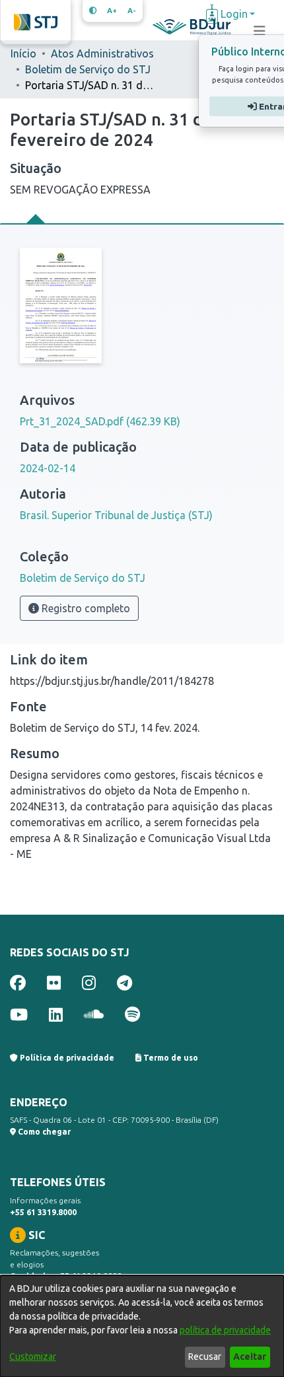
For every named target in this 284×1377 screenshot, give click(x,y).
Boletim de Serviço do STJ (88, 69)
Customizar (32, 1356)
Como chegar (43, 1131)
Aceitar (249, 1356)
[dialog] (142, 1326)
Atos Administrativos (102, 53)
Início (23, 53)
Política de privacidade (66, 1057)
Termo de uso (169, 1057)
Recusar (204, 1356)
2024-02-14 (47, 468)
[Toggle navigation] (259, 31)
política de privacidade (225, 1330)
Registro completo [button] (84, 608)
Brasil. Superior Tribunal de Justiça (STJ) (116, 515)
